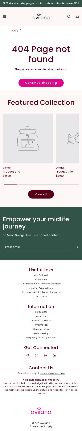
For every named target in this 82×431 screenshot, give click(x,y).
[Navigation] (4, 16)
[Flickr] (45, 355)
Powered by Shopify (41, 426)
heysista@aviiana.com (52, 373)
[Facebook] (27, 355)
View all (41, 194)
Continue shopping (41, 83)
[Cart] (77, 16)
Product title (11, 171)
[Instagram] (36, 355)
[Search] (69, 16)
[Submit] (77, 247)
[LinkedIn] (54, 355)
